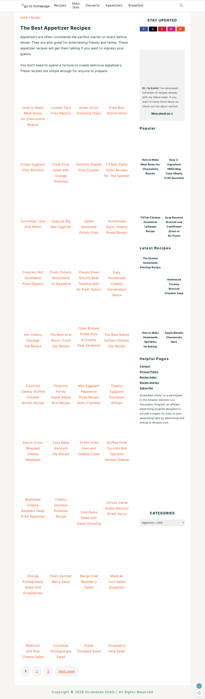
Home (24, 17)
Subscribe (146, 388)
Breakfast (136, 5)
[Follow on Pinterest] (162, 29)
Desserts (93, 5)
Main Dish (76, 5)
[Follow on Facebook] (144, 29)
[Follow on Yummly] (180, 29)
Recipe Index (148, 377)
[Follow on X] (153, 29)
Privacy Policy (149, 371)
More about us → (162, 113)
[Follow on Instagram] (171, 29)
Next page (67, 671)
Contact (145, 366)
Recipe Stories (149, 382)
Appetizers (114, 5)
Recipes (60, 5)
